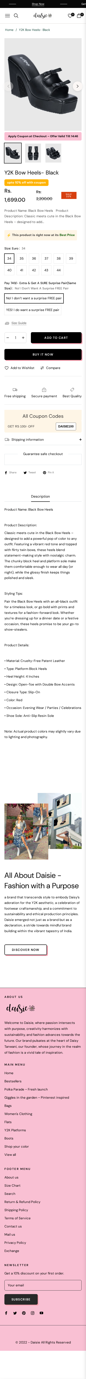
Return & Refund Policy (22, 1202)
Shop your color (16, 1146)
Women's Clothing (18, 1114)
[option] (43, 84)
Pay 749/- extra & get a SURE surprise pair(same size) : (40, 285)
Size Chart (12, 1185)
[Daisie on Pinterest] (24, 1313)
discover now (25, 950)
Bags (8, 1106)
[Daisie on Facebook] (6, 1313)
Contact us (13, 1226)
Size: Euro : (14, 248)
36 (34, 258)
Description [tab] (40, 496)
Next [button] (77, 86)
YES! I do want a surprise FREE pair (32, 310)
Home (9, 30)
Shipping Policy (16, 1210)
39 (71, 258)
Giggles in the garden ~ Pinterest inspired (36, 1097)
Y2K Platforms (15, 1130)
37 (46, 258)
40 (9, 270)
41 (21, 270)
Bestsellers (13, 1081)
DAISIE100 (66, 426)
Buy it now (43, 354)
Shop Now (31, 4)
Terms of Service (17, 1218)
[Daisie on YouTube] (41, 1313)
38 (59, 258)
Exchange (11, 1251)
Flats (8, 1122)
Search (9, 1194)
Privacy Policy (15, 1242)
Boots (8, 1138)
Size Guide (18, 323)
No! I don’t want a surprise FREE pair (34, 298)
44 (59, 270)
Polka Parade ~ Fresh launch (26, 1089)
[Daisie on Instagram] (32, 1313)
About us (11, 1177)
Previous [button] (8, 86)
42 (34, 270)
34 (9, 258)
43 (46, 270)
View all (10, 1154)
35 (22, 258)
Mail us (9, 1234)
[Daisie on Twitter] (15, 1313)
